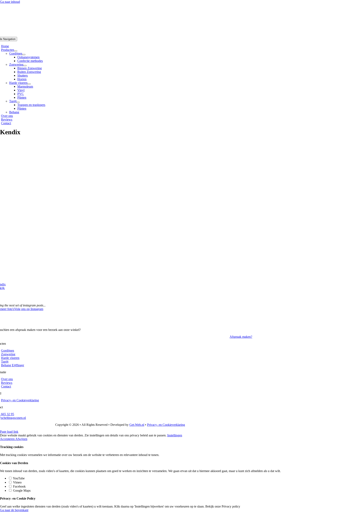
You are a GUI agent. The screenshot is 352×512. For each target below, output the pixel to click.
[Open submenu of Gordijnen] (23, 54)
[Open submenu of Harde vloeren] (29, 84)
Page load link (9, 431)
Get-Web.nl (136, 424)
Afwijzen (21, 439)
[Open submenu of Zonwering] (25, 65)
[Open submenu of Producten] (15, 51)
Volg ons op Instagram (28, 309)
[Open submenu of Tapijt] (18, 102)
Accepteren (7, 439)
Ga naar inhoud (10, 1)
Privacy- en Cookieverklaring (166, 424)
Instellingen (174, 435)
